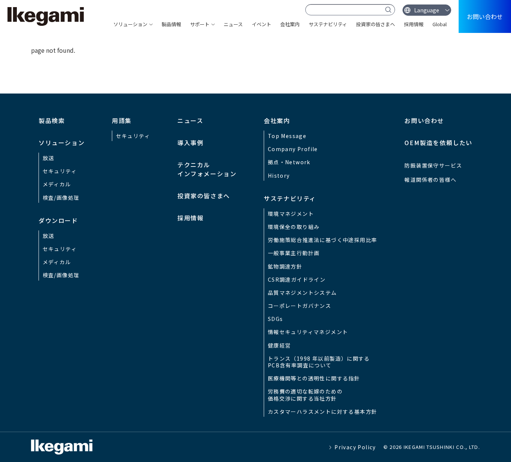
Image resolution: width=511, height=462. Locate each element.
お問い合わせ (485, 16)
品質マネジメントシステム (302, 292)
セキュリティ (60, 171)
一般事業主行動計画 (294, 253)
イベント (261, 24)
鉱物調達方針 (285, 266)
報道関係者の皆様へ (430, 179)
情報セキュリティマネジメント (308, 331)
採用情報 (413, 24)
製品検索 (52, 120)
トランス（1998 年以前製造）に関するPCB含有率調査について (319, 361)
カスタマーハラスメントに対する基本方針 (322, 411)
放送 (48, 157)
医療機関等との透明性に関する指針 (314, 378)
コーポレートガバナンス (299, 305)
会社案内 (290, 24)
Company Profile (293, 149)
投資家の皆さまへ (375, 24)
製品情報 (171, 24)
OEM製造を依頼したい (438, 142)
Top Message (287, 135)
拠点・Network (289, 162)
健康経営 (279, 345)
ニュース (233, 24)
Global (439, 24)
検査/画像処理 (61, 197)
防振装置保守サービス (433, 165)
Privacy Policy (355, 447)
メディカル (57, 184)
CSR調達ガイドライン (296, 279)
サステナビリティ (328, 24)
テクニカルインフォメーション (206, 169)
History (279, 175)
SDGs (275, 318)
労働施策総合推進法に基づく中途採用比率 (322, 239)
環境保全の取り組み (294, 226)
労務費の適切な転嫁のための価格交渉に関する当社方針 (305, 394)
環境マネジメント (291, 213)
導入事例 (190, 142)
